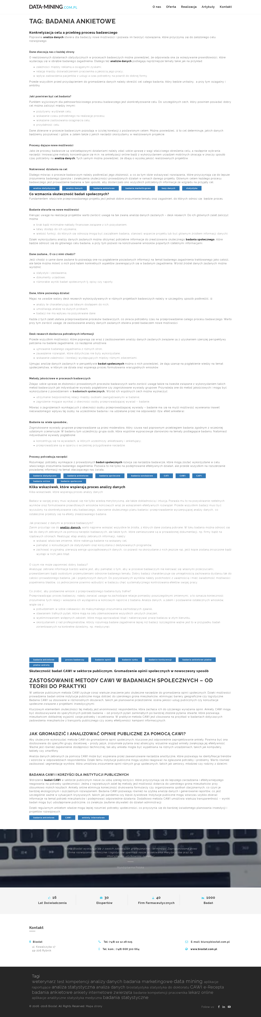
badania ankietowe (104, 188)
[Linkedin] (223, 1006)
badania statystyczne (45, 476)
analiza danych (111, 987)
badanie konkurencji (160, 660)
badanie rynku (130, 660)
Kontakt (226, 7)
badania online (41, 481)
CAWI (183, 476)
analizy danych (74, 188)
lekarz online (201, 992)
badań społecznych (111, 363)
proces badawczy (74, 660)
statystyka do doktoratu (170, 987)
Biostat (52, 1006)
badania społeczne (109, 476)
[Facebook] (219, 1006)
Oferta (171, 7)
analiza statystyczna (44, 188)
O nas (157, 7)
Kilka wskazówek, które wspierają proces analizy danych (77, 487)
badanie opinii (103, 660)
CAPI (199, 476)
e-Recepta (214, 987)
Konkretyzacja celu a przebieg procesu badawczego (73, 32)
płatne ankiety (41, 665)
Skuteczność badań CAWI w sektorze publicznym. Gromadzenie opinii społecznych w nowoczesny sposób (119, 671)
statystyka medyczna (85, 998)
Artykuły (208, 7)
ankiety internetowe (93, 818)
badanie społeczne (71, 481)
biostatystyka (138, 987)
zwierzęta (124, 992)
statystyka (191, 188)
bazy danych (169, 188)
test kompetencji (74, 981)
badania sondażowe (142, 476)
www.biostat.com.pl (204, 949)
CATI (166, 476)
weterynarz (44, 981)
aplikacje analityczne (49, 998)
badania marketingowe (138, 188)
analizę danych (65, 158)
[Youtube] (229, 1006)
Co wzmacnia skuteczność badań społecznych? (69, 194)
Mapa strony (94, 1006)
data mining (189, 981)
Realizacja (189, 7)
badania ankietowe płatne (197, 660)
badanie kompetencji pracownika (161, 992)
